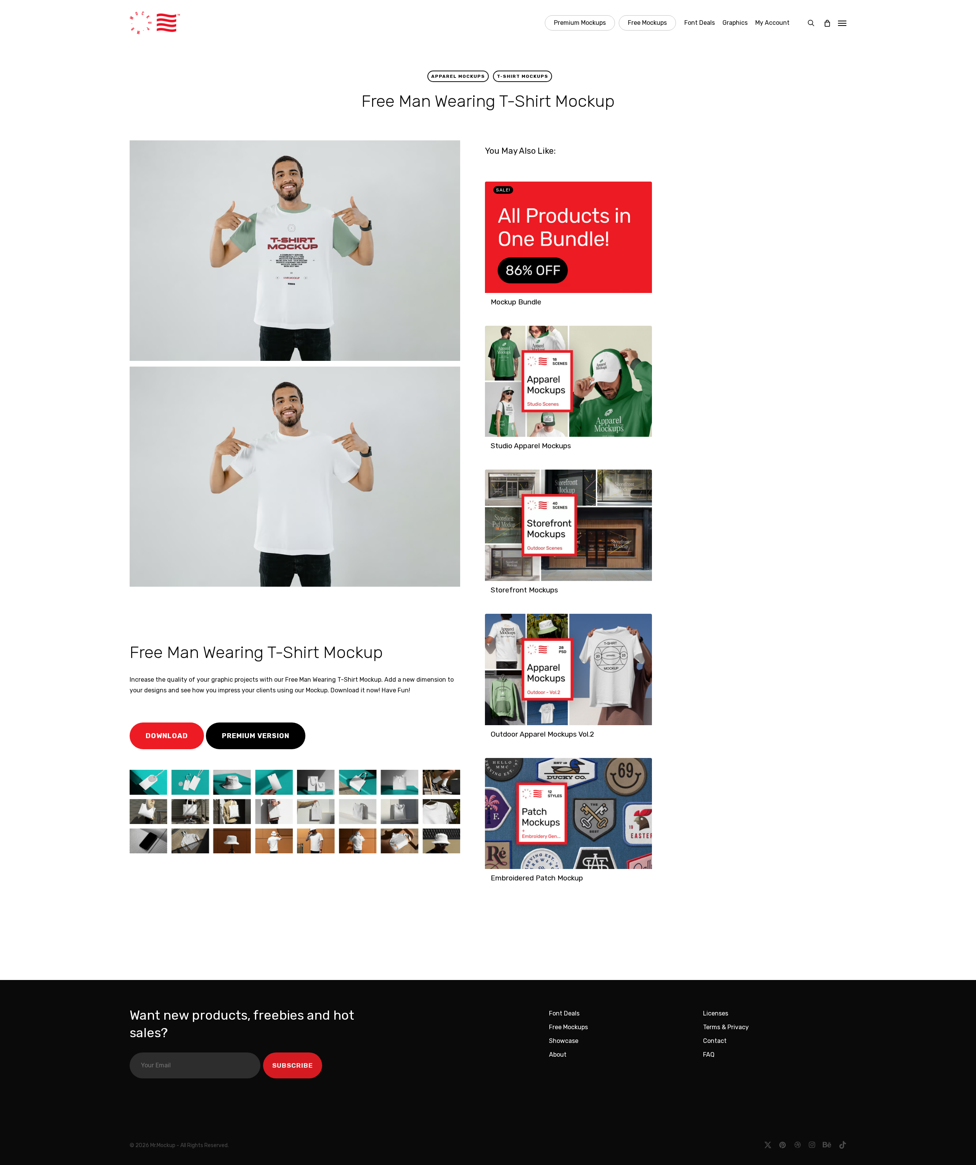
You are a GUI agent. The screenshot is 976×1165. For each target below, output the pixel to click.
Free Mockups (568, 1027)
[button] (842, 23)
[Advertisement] (236, 612)
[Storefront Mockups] (568, 525)
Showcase (563, 1040)
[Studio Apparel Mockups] (568, 381)
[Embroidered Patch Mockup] (568, 813)
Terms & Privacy (726, 1027)
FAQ (708, 1054)
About (558, 1054)
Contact (715, 1040)
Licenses (715, 1013)
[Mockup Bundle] (568, 237)
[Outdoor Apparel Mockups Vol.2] (568, 669)
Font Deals (564, 1013)
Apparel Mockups (458, 76)
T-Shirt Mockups (522, 76)
